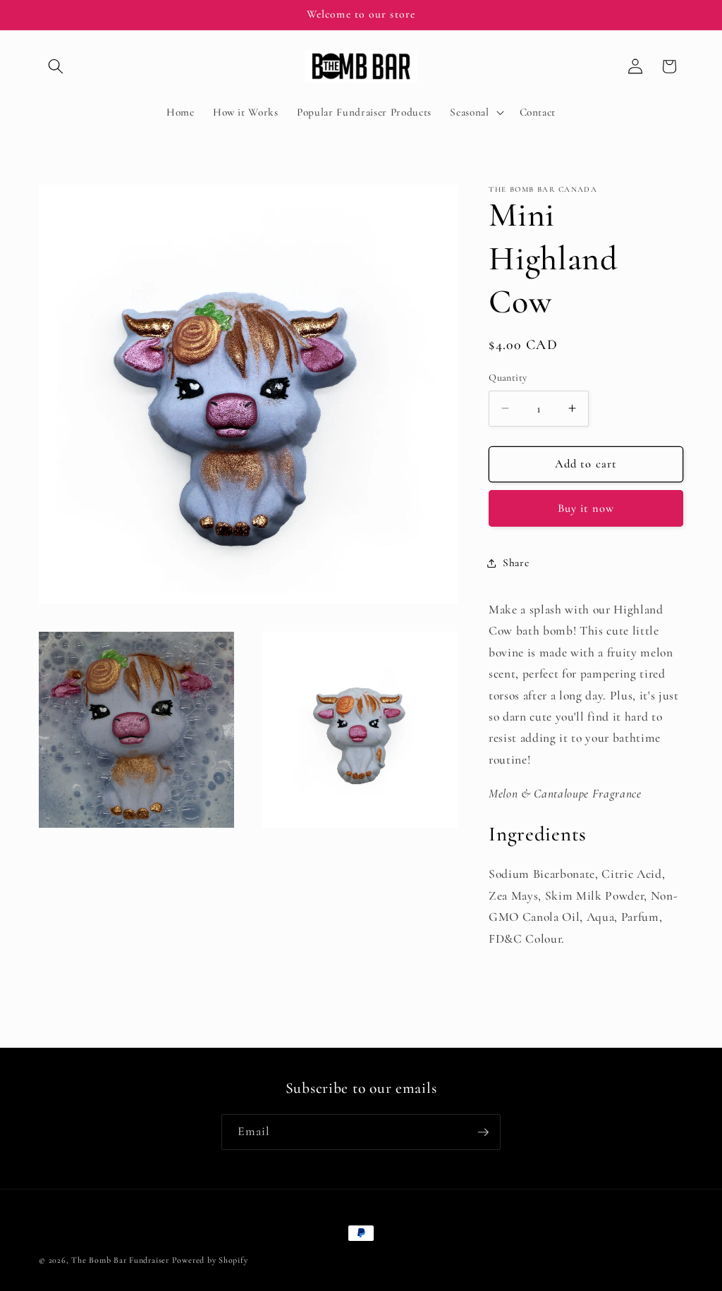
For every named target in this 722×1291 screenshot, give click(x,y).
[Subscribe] (483, 1132)
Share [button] (516, 562)
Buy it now (586, 508)
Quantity (508, 378)
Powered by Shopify (210, 1260)
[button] (56, 66)
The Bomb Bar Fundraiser (120, 1260)
